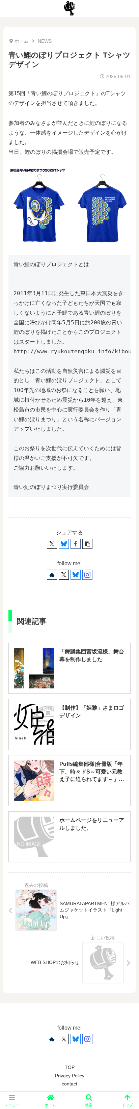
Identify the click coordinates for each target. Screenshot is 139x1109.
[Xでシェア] (52, 544)
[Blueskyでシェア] (64, 544)
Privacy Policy (69, 1075)
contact (69, 1083)
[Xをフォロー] (64, 575)
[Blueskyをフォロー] (76, 575)
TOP (70, 1067)
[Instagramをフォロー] (87, 575)
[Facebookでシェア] (76, 544)
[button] (87, 544)
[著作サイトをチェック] (52, 575)
